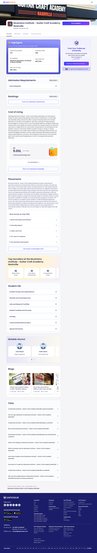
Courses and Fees (36, 34)
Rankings (25, 34)
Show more (53, 80)
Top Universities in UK (39, 516)
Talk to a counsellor (68, 505)
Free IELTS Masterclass (69, 504)
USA (35, 502)
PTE (79, 512)
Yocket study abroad (54, 508)
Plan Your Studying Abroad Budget (33, 169)
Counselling (66, 520)
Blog (65, 509)
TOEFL (80, 509)
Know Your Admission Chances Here (33, 102)
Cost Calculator (67, 507)
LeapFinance (81, 502)
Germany (36, 511)
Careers (51, 504)
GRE (79, 514)
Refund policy (37, 542)
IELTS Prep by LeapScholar (85, 504)
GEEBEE (51, 509)
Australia (36, 507)
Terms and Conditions (39, 540)
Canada (36, 505)
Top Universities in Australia (40, 519)
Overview (9, 34)
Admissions (17, 34)
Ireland (35, 509)
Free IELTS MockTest (69, 502)
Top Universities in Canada (40, 518)
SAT (79, 511)
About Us (51, 502)
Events (65, 514)
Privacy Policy (37, 538)
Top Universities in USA (39, 515)
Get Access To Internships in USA (33, 249)
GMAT (79, 515)
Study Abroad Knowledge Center (70, 512)
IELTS (65, 518)
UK (34, 504)
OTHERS (89, 548)
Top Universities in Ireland (40, 521)
